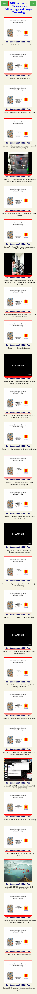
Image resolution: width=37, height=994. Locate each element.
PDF (33, 3)
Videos (5, 3)
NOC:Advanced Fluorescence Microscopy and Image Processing (18, 8)
